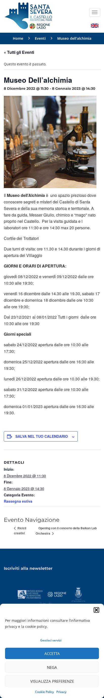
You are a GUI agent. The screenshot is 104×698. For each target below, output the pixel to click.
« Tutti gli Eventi (19, 52)
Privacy (61, 692)
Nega (52, 667)
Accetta (52, 653)
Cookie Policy (44, 692)
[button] (96, 610)
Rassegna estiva (18, 501)
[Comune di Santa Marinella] (78, 594)
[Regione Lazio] (57, 594)
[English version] (94, 25)
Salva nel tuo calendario (41, 436)
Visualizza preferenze (52, 681)
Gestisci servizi (50, 640)
